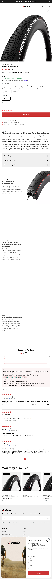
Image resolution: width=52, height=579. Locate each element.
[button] (5, 69)
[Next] (49, 1)
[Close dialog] (49, 539)
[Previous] (2, 1)
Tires (24, 531)
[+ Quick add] (18, 488)
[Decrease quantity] (4, 106)
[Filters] (3, 390)
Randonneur (46, 495)
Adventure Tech (7, 495)
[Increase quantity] (10, 106)
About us (4, 531)
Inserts (25, 534)
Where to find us (7, 534)
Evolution (25, 495)
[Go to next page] (30, 459)
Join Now (38, 573)
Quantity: (4, 103)
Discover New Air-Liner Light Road (26, 1)
